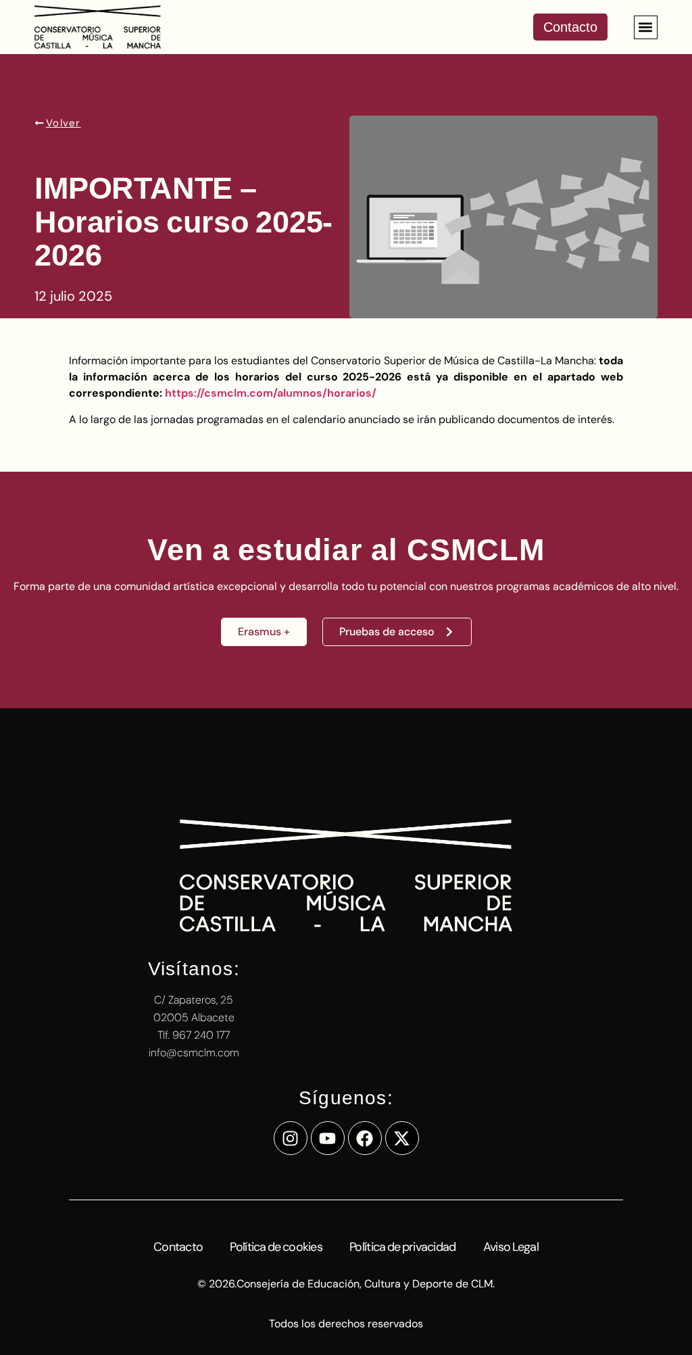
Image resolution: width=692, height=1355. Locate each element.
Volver (63, 123)
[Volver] (39, 123)
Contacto (178, 1247)
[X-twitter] (402, 1138)
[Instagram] (290, 1138)
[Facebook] (365, 1138)
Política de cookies (276, 1247)
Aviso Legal (511, 1247)
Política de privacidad (402, 1247)
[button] (646, 27)
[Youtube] (328, 1138)
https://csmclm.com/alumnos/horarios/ (270, 393)
